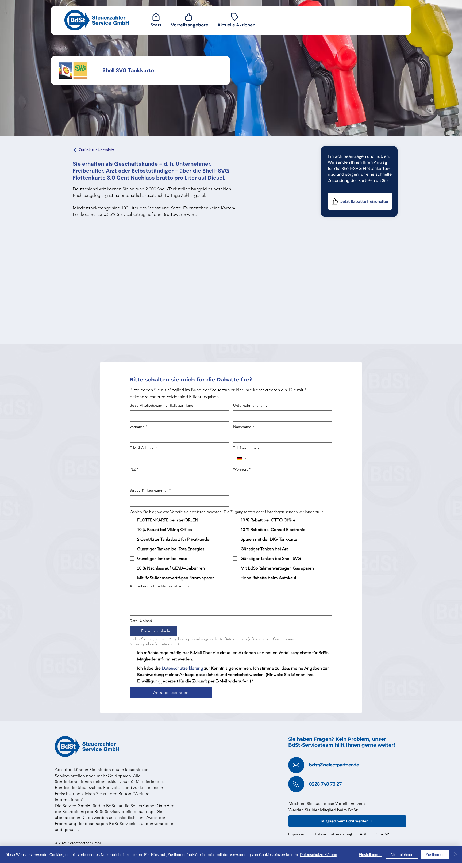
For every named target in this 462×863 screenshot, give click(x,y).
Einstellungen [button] (370, 854)
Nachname (243, 426)
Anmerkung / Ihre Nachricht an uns (159, 586)
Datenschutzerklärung (318, 854)
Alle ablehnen (401, 854)
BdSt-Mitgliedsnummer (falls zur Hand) (162, 405)
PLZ (134, 469)
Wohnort (242, 469)
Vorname (138, 426)
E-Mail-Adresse (144, 447)
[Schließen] (455, 854)
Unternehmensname (250, 405)
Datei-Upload (141, 620)
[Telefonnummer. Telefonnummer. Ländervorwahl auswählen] (242, 458)
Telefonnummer (246, 447)
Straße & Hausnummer (150, 490)
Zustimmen (435, 854)
